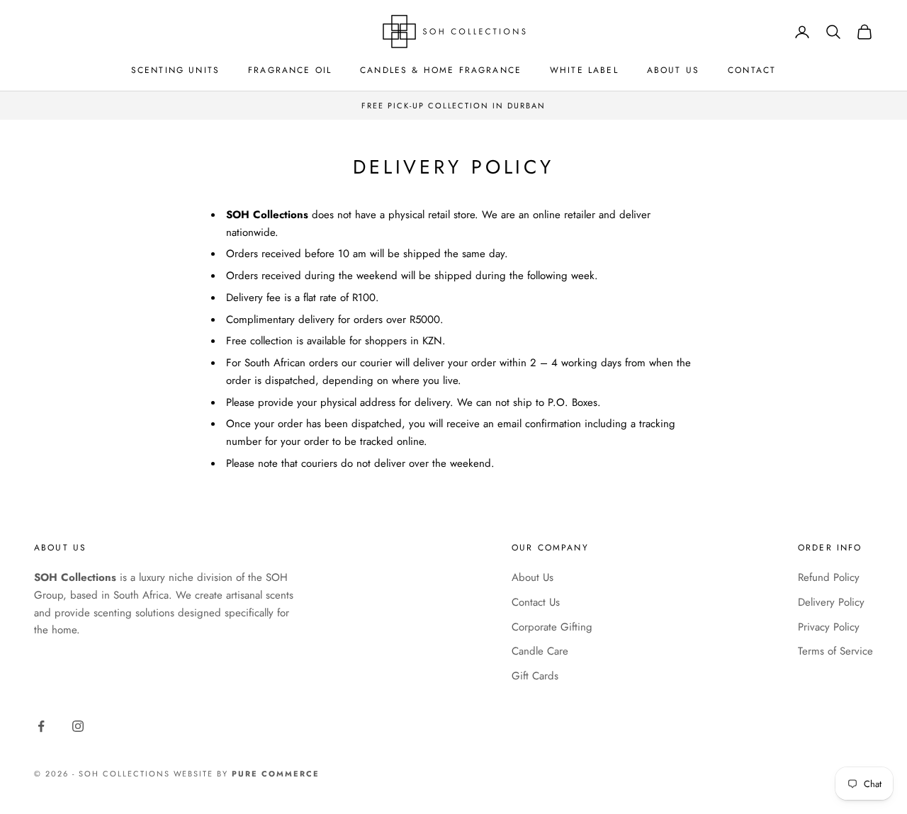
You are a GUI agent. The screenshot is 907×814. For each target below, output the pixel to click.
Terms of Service (835, 651)
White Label (584, 70)
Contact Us (536, 602)
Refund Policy (829, 577)
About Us (673, 70)
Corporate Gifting (552, 627)
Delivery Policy (831, 602)
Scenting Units (175, 70)
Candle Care (540, 651)
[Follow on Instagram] (78, 726)
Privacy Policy (829, 627)
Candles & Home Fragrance (441, 70)
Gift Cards (535, 676)
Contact (752, 70)
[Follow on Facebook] (41, 726)
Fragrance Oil (290, 70)
